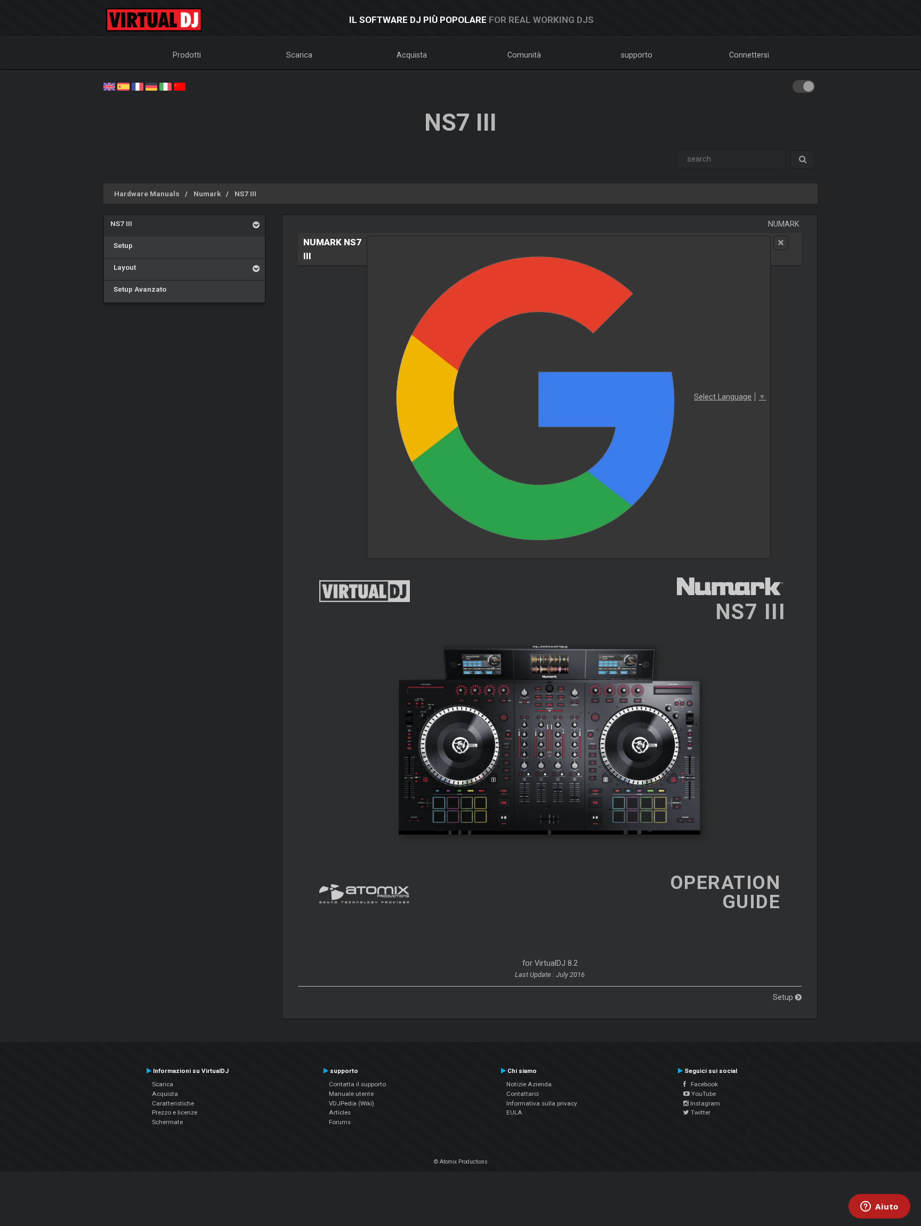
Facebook (702, 1084)
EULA (514, 1112)
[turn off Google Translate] (780, 243)
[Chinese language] (179, 86)
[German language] (151, 86)
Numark (207, 193)
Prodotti (187, 55)
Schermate (167, 1122)
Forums (340, 1122)
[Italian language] (165, 86)
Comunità (524, 55)
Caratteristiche (173, 1103)
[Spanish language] (123, 86)
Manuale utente (351, 1093)
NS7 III (245, 193)
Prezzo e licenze (174, 1112)
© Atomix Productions (461, 1161)
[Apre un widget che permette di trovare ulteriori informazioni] (879, 1207)
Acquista (412, 55)
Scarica (299, 55)
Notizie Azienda (529, 1084)
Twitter (699, 1112)
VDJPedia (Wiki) (351, 1103)
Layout (123, 267)
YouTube (703, 1093)
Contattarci (522, 1093)
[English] (109, 86)
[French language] (137, 86)
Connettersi (749, 55)
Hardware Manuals (147, 193)
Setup (121, 245)
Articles (340, 1112)
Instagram (704, 1103)
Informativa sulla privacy (541, 1103)
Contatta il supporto (357, 1084)
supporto (636, 55)
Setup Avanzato (138, 289)
